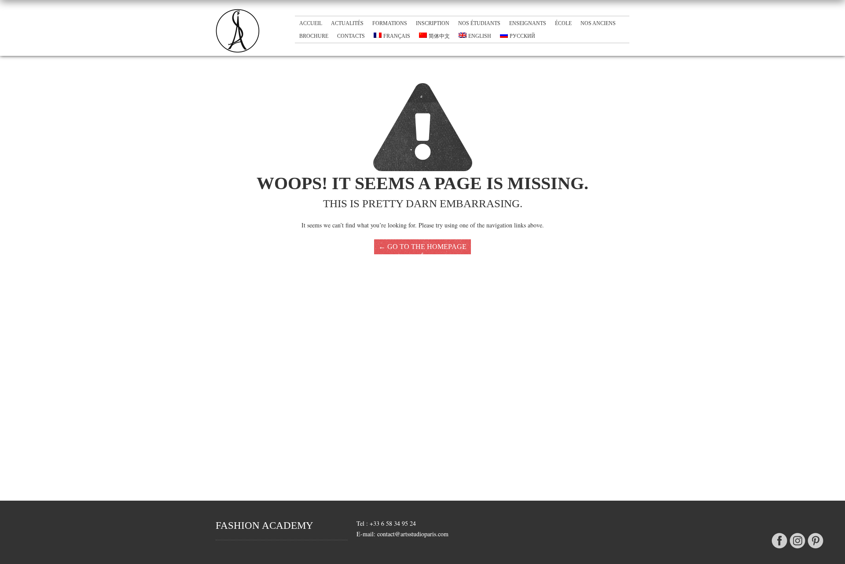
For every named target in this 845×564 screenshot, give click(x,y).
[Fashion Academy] (238, 50)
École (563, 23)
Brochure (313, 36)
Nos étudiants (479, 23)
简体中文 (439, 36)
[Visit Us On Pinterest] (815, 549)
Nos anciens (598, 23)
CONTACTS (351, 36)
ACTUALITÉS (347, 23)
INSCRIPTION (432, 23)
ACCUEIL (310, 23)
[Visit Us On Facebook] (779, 549)
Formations (389, 23)
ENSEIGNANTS (527, 23)
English (479, 36)
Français (396, 36)
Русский (522, 36)
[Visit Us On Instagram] (797, 549)
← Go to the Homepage (422, 246)
